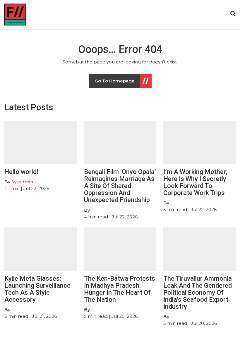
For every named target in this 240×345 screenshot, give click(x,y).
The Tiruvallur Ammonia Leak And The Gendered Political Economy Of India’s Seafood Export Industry (197, 292)
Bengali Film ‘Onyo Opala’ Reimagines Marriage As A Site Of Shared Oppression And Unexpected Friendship (120, 186)
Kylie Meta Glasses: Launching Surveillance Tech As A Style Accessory (37, 289)
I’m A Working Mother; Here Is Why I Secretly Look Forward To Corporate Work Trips (195, 182)
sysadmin (22, 181)
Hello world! (21, 171)
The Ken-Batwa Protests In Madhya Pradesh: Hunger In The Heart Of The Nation (119, 289)
